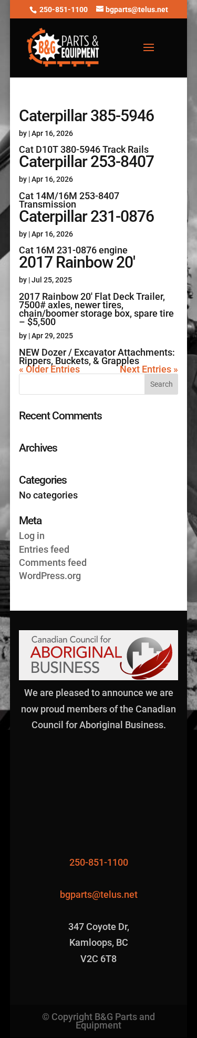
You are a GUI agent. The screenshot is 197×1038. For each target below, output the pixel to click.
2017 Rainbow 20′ (77, 262)
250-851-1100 (63, 9)
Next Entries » (149, 369)
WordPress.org (50, 575)
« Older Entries (49, 369)
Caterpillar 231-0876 (86, 216)
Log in (32, 535)
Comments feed (53, 562)
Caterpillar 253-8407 (86, 161)
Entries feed (44, 549)
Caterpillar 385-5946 (86, 115)
